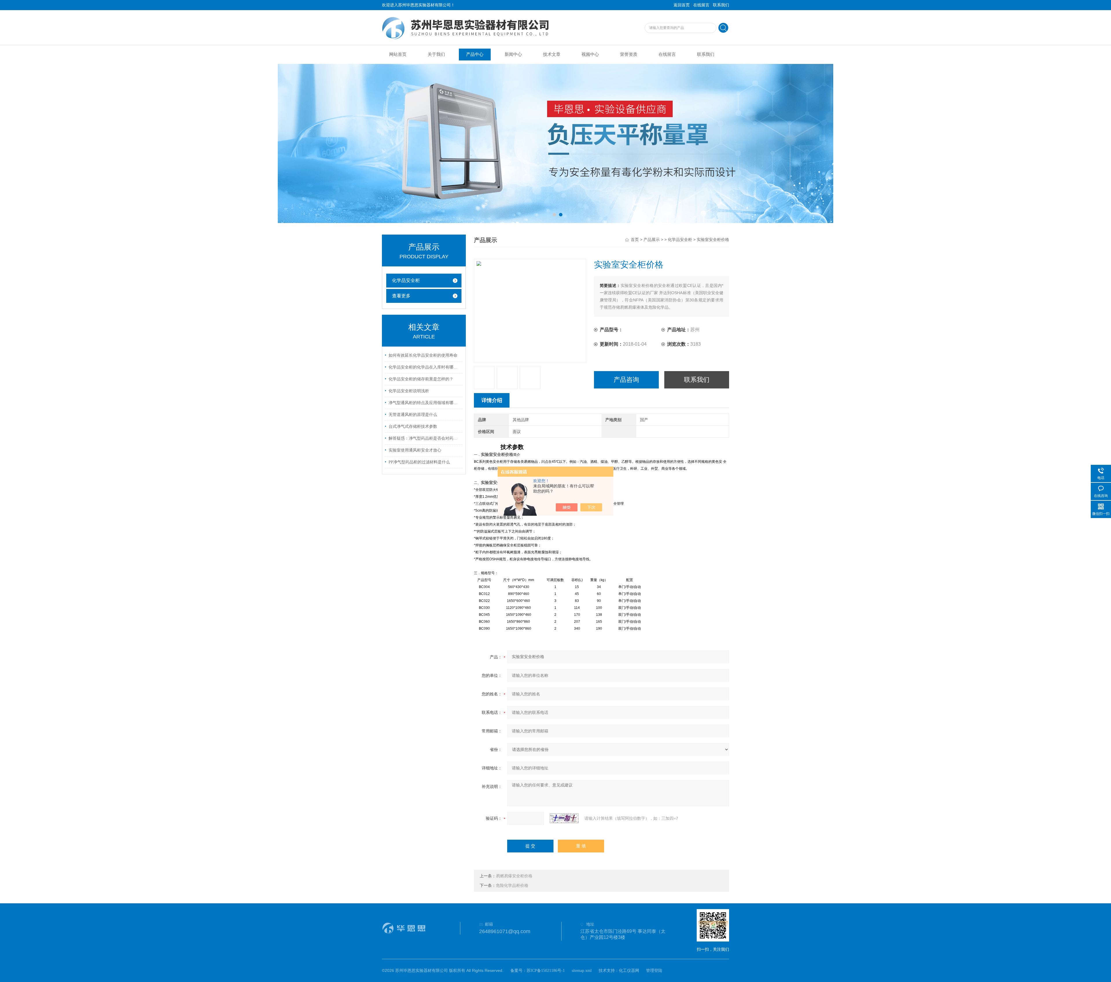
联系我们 (721, 5)
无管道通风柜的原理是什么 (413, 414)
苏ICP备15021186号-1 (546, 970)
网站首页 (397, 54)
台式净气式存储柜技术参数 (413, 426)
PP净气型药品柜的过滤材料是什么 (419, 462)
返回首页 (682, 5)
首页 (635, 239)
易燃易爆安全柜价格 (514, 876)
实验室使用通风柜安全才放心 (415, 450)
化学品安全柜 (406, 280)
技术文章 (551, 54)
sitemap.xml (582, 970)
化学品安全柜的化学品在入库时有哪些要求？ (425, 367)
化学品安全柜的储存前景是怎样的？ (421, 379)
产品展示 (651, 239)
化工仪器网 (629, 970)
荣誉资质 (628, 54)
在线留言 (701, 5)
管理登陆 (654, 970)
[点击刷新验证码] (564, 818)
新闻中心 (513, 54)
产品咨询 (626, 379)
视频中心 (590, 54)
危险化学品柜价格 (512, 885)
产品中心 (474, 54)
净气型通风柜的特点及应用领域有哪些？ (425, 403)
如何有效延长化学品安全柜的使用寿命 (423, 355)
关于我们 (436, 54)
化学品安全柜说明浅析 (409, 391)
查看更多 (401, 295)
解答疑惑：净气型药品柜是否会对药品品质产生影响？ (425, 438)
